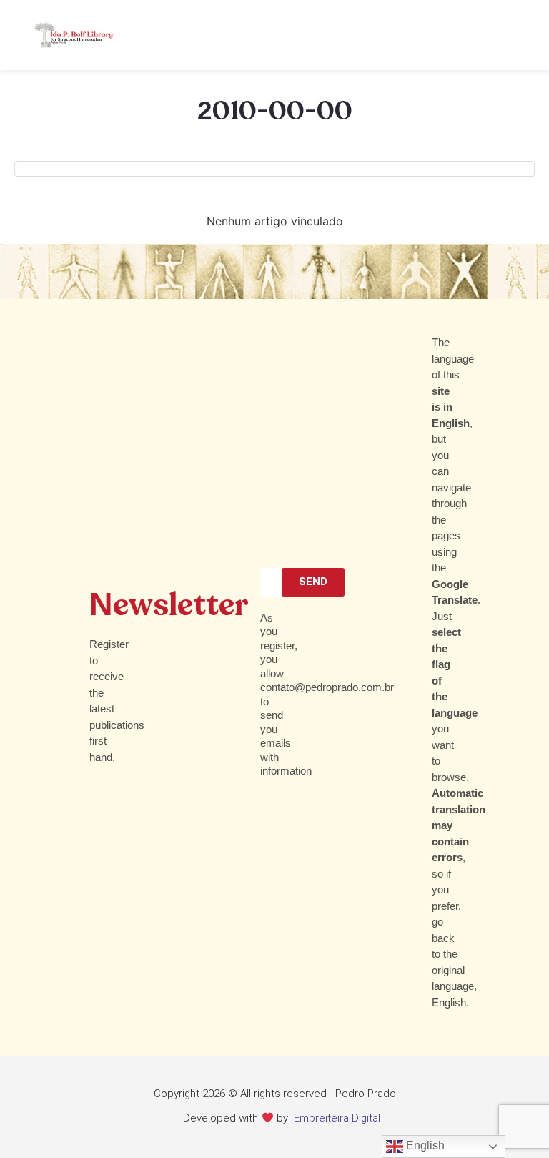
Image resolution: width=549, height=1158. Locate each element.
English (424, 1145)
